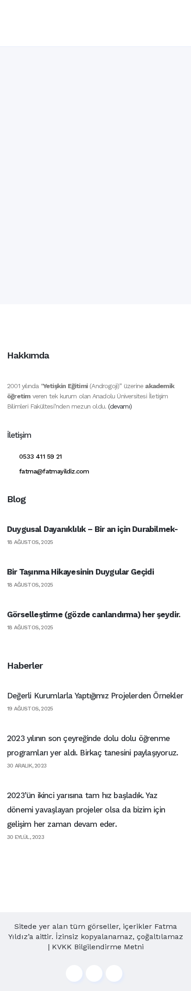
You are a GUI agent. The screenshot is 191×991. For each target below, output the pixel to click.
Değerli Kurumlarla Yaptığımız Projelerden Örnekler (95, 695)
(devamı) (120, 406)
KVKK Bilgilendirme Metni (98, 946)
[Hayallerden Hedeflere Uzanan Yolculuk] (95, 123)
